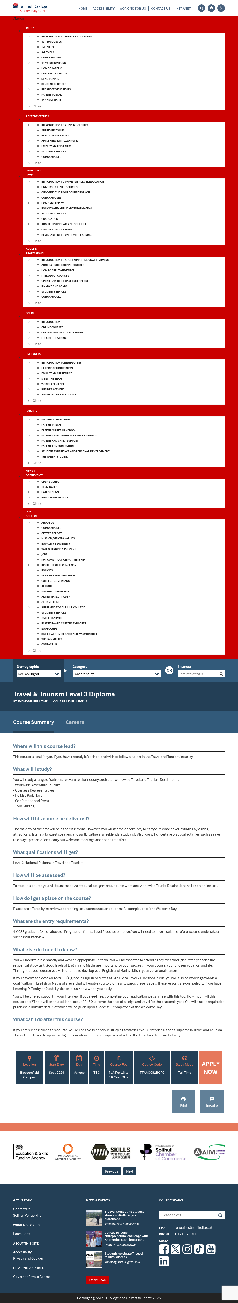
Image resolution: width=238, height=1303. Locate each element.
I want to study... (85, 674)
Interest (184, 666)
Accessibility (104, 8)
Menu (19, 18)
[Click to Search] (221, 673)
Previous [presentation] (111, 1171)
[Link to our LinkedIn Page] (164, 1264)
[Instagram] (187, 1252)
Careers (75, 722)
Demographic (28, 666)
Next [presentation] (129, 1171)
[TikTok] (199, 1252)
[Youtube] (211, 1252)
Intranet (183, 8)
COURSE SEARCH (172, 1200)
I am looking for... (29, 674)
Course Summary (33, 722)
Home (82, 8)
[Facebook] (164, 1252)
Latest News (97, 1280)
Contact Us (160, 8)
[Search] (218, 1215)
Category (80, 666)
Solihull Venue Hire (27, 1215)
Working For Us (133, 8)
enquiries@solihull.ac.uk (186, 1227)
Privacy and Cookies (28, 1258)
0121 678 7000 (179, 1234)
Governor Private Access (31, 1276)
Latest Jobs (21, 1233)
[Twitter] (175, 1252)
